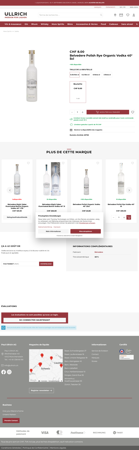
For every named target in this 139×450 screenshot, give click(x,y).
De (121, 7)
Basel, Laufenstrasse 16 (74, 354)
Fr (124, 7)
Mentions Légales (58, 448)
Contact (95, 354)
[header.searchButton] (101, 15)
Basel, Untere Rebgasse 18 (76, 358)
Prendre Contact (11, 421)
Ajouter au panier (110, 112)
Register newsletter (40, 390)
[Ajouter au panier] (128, 217)
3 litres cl (107, 75)
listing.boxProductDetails (17, 217)
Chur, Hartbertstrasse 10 (75, 372)
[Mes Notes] (128, 15)
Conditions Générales (11, 448)
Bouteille (78, 84)
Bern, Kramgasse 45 (73, 361)
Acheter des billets (96, 2)
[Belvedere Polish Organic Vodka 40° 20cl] (86, 178)
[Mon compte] (134, 15)
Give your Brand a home (13, 411)
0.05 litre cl (74, 75)
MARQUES (97, 7)
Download (46, 264)
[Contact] (121, 15)
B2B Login (134, 7)
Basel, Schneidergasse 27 (75, 351)
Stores (94, 361)
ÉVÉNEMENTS (110, 7)
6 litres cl (96, 75)
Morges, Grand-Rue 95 (74, 375)
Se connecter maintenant (34, 320)
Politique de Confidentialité (35, 448)
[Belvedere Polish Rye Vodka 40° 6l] (121, 178)
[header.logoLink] (20, 15)
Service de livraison (100, 351)
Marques (95, 358)
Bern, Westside (71, 365)
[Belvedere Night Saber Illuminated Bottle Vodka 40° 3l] (52, 178)
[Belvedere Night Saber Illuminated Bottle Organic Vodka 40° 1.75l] (17, 178)
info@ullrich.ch (11, 365)
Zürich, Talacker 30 (73, 384)
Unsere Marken (9, 414)
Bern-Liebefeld (71, 368)
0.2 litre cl (85, 75)
